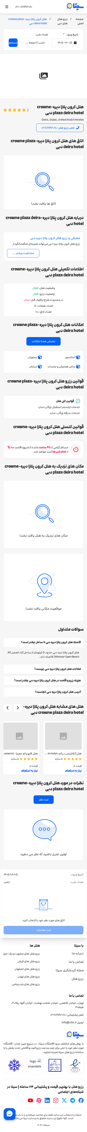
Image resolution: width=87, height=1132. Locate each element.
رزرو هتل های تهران (29, 977)
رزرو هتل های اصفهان (27, 969)
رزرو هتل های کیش (29, 961)
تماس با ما (76, 961)
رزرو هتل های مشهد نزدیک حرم (21, 954)
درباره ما (78, 953)
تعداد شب (41, 34)
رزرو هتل (78, 978)
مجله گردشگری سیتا (70, 970)
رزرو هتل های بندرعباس (26, 984)
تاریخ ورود (70, 34)
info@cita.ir (69, 1022)
